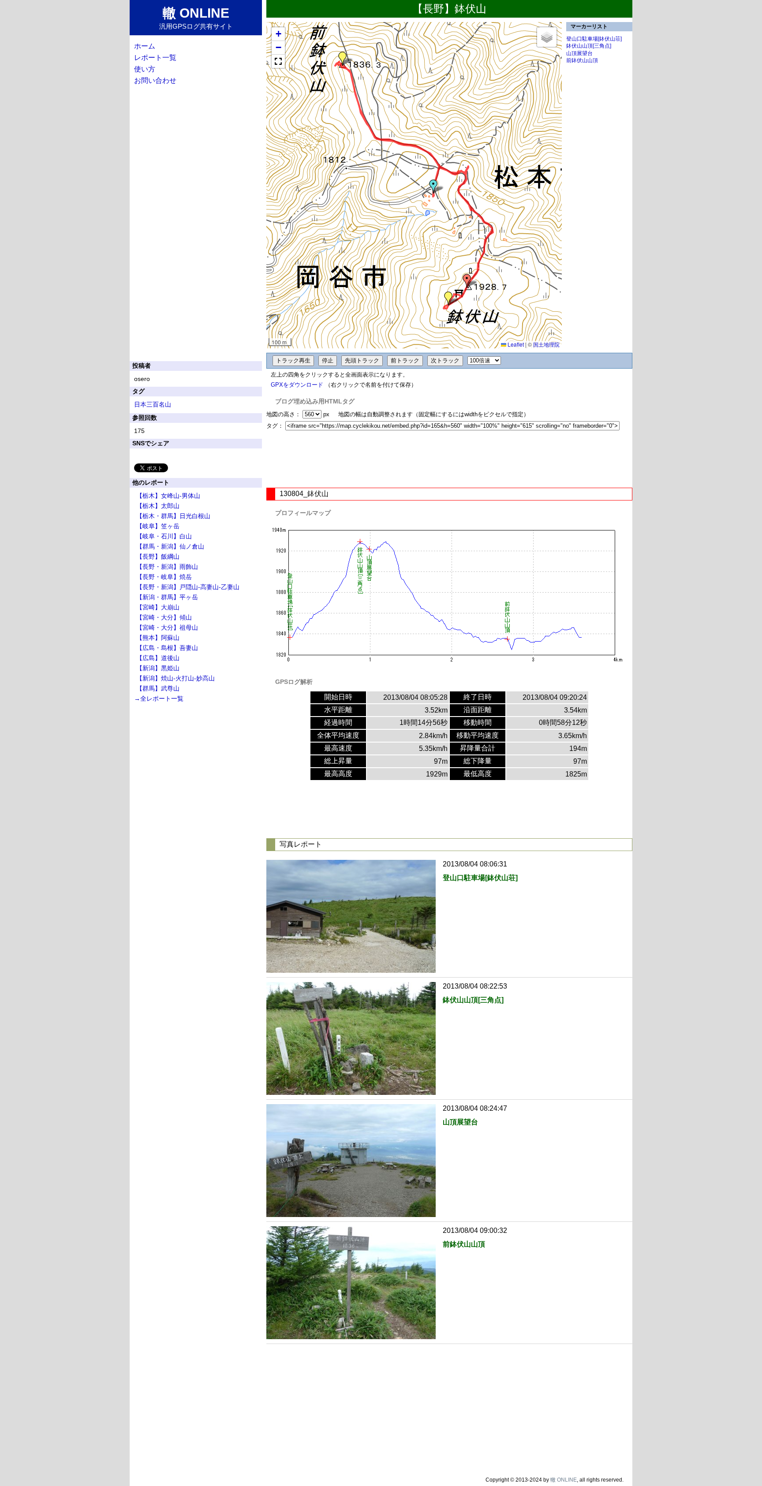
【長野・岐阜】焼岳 (164, 576)
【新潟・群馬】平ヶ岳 (167, 597)
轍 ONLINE (563, 1480)
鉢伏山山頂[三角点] (588, 46)
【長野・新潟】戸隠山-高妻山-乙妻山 (187, 586)
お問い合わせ (155, 80)
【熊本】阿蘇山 (157, 637)
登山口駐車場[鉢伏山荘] (594, 39)
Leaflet (515, 344)
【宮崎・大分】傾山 (164, 617)
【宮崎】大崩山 (157, 607)
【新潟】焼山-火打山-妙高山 (175, 678)
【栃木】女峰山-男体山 (168, 495)
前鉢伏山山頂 (582, 60)
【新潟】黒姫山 (157, 668)
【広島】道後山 (157, 657)
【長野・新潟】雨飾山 (167, 566)
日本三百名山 (152, 404)
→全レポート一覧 (158, 698)
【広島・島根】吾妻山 (167, 647)
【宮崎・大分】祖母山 (167, 627)
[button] (433, 186)
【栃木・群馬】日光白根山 (173, 515)
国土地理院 (546, 344)
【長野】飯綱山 (157, 556)
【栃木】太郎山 (157, 505)
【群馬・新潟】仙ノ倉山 (170, 546)
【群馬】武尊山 (157, 688)
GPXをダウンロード (297, 384)
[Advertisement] (449, 459)
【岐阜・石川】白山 (164, 536)
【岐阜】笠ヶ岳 (157, 526)
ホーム (144, 46)
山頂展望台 (579, 53)
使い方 (144, 69)
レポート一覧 (155, 57)
